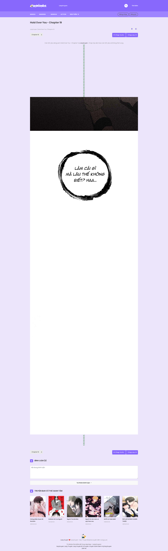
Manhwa (42, 14)
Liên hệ (84, 548)
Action (63, 14)
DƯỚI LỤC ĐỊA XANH (110, 519)
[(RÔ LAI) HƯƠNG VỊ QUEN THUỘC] (130, 506)
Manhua (54, 14)
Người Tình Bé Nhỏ (72, 519)
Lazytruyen (63, 6)
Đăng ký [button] (133, 14)
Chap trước (119, 35)
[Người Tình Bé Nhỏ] (75, 506)
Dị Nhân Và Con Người (55, 519)
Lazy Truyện (68, 546)
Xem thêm (73, 14)
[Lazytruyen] (38, 6)
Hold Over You (42, 29)
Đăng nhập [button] (123, 14)
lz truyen (86, 546)
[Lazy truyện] (84, 536)
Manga (32, 14)
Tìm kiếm (135, 6)
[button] (126, 5)
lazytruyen (60, 546)
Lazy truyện (64, 540)
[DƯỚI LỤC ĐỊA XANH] (111, 506)
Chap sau (131, 35)
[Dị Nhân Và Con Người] (56, 506)
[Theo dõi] (131, 28)
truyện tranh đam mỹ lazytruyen (100, 546)
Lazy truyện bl (77, 546)
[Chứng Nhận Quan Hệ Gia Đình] (38, 506)
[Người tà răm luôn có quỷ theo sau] (93, 506)
